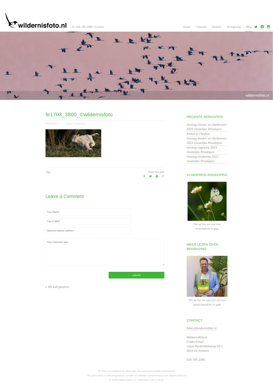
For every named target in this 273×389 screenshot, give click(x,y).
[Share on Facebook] (143, 177)
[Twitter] (256, 27)
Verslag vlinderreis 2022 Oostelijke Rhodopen (203, 159)
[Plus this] (162, 177)
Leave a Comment (75, 123)
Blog (248, 26)
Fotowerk (201, 26)
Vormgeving (234, 26)
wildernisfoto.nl (257, 95)
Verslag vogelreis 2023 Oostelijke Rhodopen (202, 150)
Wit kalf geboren (58, 287)
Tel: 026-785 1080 (81, 26)
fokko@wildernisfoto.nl (202, 328)
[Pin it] (156, 177)
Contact (99, 26)
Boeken (216, 26)
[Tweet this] (149, 177)
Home (186, 26)
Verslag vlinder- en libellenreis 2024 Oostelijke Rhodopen (207, 141)
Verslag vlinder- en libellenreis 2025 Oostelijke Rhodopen (207, 127)
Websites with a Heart (151, 379)
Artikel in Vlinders (198, 133)
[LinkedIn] (263, 27)
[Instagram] (269, 27)
